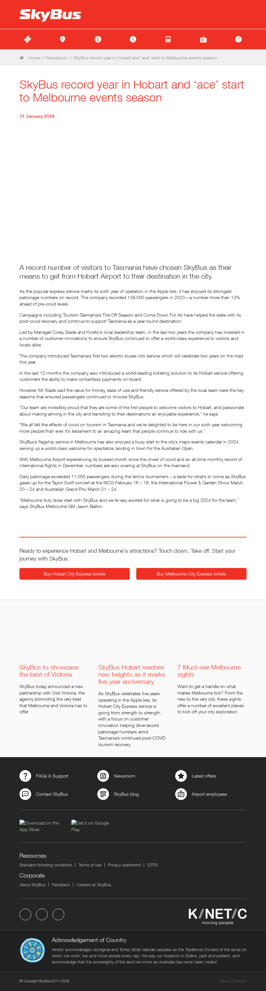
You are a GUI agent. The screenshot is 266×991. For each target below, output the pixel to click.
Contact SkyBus (52, 794)
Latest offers (204, 776)
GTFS (152, 864)
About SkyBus (32, 884)
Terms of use (90, 864)
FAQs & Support (52, 776)
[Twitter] (42, 914)
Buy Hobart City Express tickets (74, 573)
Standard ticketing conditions (45, 864)
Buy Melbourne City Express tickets (191, 573)
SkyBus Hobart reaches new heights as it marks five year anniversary (131, 674)
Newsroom (57, 57)
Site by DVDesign (233, 981)
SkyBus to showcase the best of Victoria (49, 671)
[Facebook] (25, 914)
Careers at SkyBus (94, 884)
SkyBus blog (126, 794)
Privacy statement (124, 864)
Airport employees (209, 794)
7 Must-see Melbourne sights (209, 671)
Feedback (61, 884)
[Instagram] (58, 914)
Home (34, 57)
